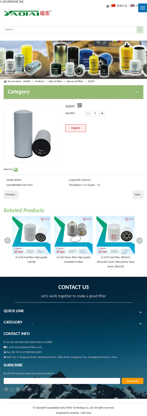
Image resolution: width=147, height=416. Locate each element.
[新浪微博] (23, 389)
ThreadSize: (75, 185)
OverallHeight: (14, 185)
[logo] (27, 13)
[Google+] (12, 389)
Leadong (74, 413)
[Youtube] (29, 389)
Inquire (75, 128)
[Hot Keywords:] (139, 29)
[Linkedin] (17, 389)
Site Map (86, 413)
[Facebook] (6, 389)
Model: (10, 180)
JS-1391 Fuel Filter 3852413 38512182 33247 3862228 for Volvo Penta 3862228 (116, 262)
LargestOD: (75, 180)
